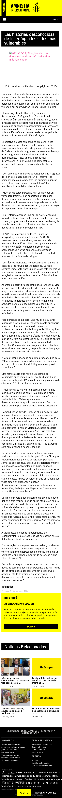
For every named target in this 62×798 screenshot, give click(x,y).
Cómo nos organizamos (10, 755)
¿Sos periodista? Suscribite (42, 765)
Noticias (35, 760)
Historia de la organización (11, 744)
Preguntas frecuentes (9, 760)
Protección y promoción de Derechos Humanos (42, 745)
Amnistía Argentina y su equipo (13, 747)
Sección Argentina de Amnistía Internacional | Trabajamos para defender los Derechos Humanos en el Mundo (21, 8)
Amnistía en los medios (40, 763)
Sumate (54, 19)
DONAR (31, 626)
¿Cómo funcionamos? (9, 749)
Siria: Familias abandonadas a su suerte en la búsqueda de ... (46, 711)
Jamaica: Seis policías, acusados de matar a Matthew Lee (12, 711)
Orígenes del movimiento (10, 757)
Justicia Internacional (40, 749)
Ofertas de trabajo (8, 752)
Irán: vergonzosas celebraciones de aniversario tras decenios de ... (15, 680)
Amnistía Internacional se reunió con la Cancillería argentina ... (44, 680)
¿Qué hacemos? (37, 752)
